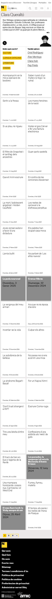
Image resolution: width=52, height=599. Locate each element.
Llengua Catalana (12, 58)
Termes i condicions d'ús (15, 571)
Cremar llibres (35, 279)
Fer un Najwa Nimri (37, 381)
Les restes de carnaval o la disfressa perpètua (37, 205)
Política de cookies (12, 579)
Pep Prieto (33, 65)
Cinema (6, 68)
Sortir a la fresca (11, 101)
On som (6, 559)
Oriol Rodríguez (35, 53)
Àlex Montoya (34, 57)
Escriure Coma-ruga (38, 406)
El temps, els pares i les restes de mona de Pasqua (38, 511)
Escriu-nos (7, 563)
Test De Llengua (30, 3)
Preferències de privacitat (15, 584)
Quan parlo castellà (37, 152)
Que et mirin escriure (13, 177)
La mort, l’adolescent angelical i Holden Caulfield (13, 205)
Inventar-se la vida (12, 330)
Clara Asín (33, 61)
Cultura (7, 53)
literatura (8, 63)
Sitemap (6, 567)
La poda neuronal (11, 279)
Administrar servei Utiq (14, 588)
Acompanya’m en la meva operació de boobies (12, 78)
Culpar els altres (36, 330)
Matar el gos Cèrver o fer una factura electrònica (38, 129)
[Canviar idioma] (42, 8)
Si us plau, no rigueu (12, 126)
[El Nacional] (4, 8)
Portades (42, 3)
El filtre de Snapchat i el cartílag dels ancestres (13, 154)
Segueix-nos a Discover (11, 3)
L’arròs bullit (8, 254)
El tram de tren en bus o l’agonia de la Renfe (12, 460)
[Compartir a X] (5, 43)
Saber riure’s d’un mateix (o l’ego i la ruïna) (36, 78)
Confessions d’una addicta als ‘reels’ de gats (38, 434)
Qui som (6, 551)
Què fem (6, 555)
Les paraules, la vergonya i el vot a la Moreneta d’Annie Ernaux (38, 460)
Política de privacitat (13, 575)
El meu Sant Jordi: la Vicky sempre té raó (13, 509)
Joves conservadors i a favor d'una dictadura (13, 231)
